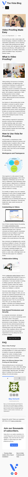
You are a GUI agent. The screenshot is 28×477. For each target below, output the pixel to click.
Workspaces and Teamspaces (10, 178)
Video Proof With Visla (14, 338)
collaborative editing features (13, 275)
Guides (19, 35)
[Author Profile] (8, 378)
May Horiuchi (11, 35)
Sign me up (14, 445)
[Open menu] (3, 7)
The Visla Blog (14, 3)
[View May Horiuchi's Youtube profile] (11, 395)
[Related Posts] (20, 378)
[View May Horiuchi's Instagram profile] (14, 395)
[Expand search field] (7, 7)
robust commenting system (12, 226)
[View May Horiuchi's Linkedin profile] (17, 395)
